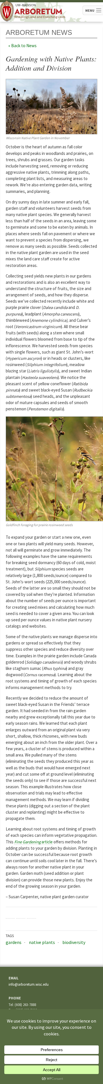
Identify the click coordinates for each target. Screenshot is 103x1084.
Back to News (24, 45)
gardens (13, 942)
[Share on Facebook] (10, 914)
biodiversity (73, 942)
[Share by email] (31, 914)
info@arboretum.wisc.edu (29, 984)
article (33, 842)
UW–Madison (25, 5)
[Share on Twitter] (20, 914)
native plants (42, 942)
